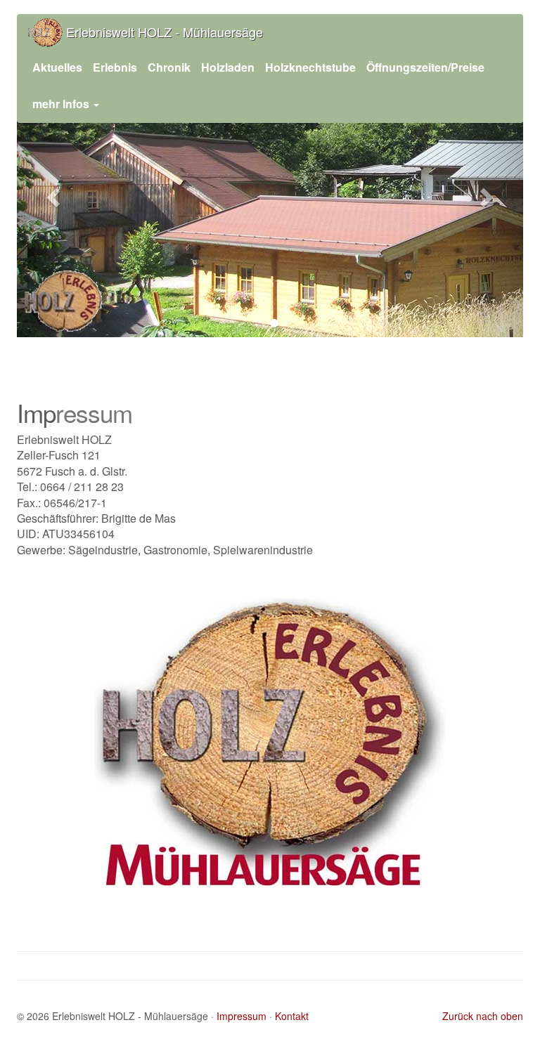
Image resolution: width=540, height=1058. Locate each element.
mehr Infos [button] (62, 104)
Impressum (241, 1016)
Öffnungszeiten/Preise (425, 67)
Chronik (169, 67)
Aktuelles (57, 67)
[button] (55, 196)
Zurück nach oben (482, 1016)
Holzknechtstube (310, 67)
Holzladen (228, 67)
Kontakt (292, 1016)
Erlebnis (115, 67)
